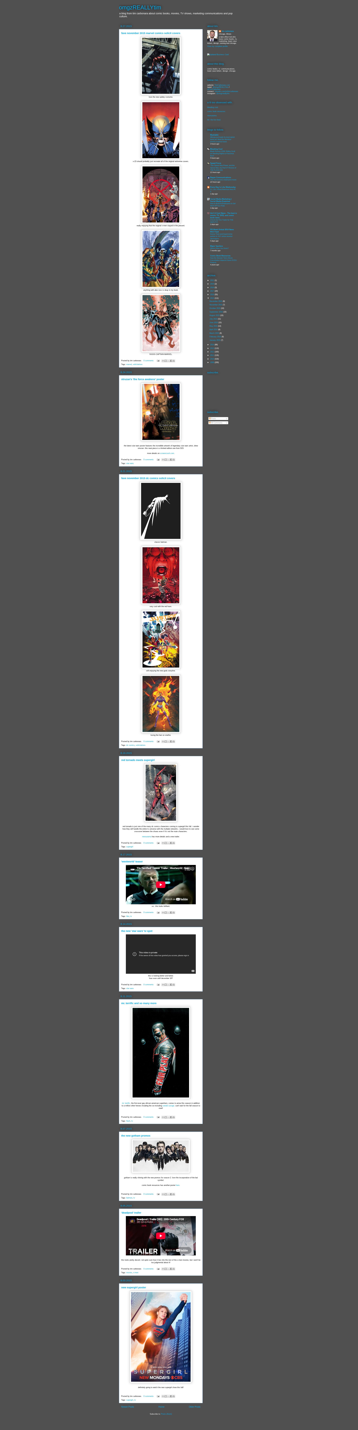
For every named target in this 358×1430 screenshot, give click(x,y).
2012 (212, 352)
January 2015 (215, 340)
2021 (212, 280)
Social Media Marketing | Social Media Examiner (221, 200)
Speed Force (215, 163)
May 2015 (213, 326)
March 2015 (214, 333)
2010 (212, 359)
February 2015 (215, 337)
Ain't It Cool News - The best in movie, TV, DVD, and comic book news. (223, 215)
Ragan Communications (220, 177)
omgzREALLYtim (140, 7)
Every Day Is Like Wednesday (223, 187)
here (177, 1185)
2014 (212, 345)
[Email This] (163, 360)
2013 (212, 348)
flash (128, 1121)
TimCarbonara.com (222, 85)
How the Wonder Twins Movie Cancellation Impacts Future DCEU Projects (223, 260)
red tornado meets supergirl (138, 760)
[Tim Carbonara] (218, 54)
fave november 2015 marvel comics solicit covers (150, 33)
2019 (212, 284)
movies (129, 1273)
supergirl (129, 847)
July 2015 (213, 319)
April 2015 (213, 329)
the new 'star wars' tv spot (136, 931)
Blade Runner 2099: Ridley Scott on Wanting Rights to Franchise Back (222, 153)
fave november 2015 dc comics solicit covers (148, 478)
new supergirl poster (133, 1287)
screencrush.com (167, 453)
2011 (212, 355)
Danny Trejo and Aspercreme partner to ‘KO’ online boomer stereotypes (221, 236)
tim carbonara (228, 31)
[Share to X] (168, 360)
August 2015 (214, 315)
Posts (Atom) (166, 1414)
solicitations (138, 364)
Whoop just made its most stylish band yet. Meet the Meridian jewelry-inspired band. (222, 139)
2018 (212, 287)
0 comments (148, 361)
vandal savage (168, 1106)
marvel (129, 364)
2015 (212, 298)
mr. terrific (126, 1103)
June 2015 (213, 322)
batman (129, 1198)
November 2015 (216, 305)
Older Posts (194, 1407)
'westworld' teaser (132, 861)
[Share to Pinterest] (173, 360)
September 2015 (216, 312)
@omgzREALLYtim (220, 87)
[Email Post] (158, 361)
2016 (212, 294)
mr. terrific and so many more (138, 1003)
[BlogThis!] (165, 360)
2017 (212, 291)
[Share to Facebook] (171, 360)
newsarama (146, 837)
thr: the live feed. (214, 120)
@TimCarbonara (213, 89)
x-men (135, 1273)
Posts (213, 418)
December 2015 (216, 301)
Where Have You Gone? (219, 248)
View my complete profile (217, 46)
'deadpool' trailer (131, 1212)
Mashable (214, 135)
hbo (127, 916)
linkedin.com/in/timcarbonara (226, 91)
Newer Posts (127, 1407)
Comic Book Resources (220, 256)
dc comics (130, 745)
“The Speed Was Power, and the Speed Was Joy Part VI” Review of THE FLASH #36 (223, 168)
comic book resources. (216, 111)
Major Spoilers (216, 246)
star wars (130, 463)
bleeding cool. (212, 107)
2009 (212, 362)
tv (131, 916)
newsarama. (212, 116)
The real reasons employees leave (223, 180)
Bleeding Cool (216, 149)
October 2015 (215, 308)
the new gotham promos (135, 1135)
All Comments (216, 423)
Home (161, 1407)
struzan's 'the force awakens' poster (142, 379)
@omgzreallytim (222, 93)
